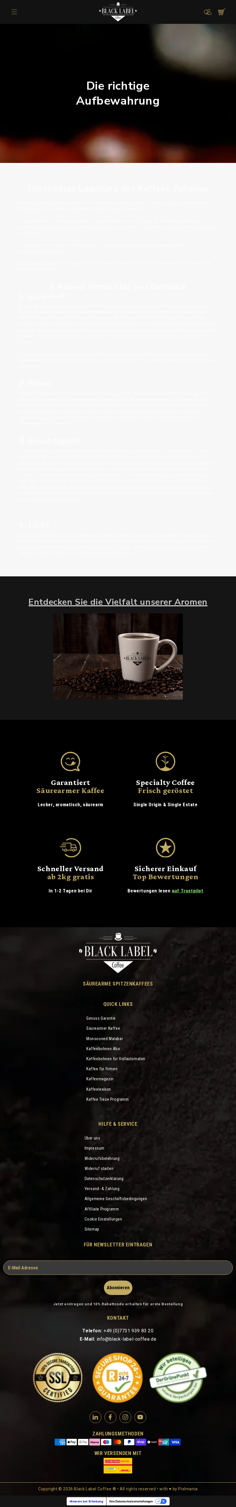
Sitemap (92, 1229)
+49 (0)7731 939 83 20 (129, 1330)
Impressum (94, 1148)
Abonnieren (118, 1287)
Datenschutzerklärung (104, 1178)
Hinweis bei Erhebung (86, 1501)
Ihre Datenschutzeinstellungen (131, 1501)
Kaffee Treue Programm (107, 1099)
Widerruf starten (99, 1168)
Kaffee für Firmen (101, 1069)
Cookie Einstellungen (103, 1219)
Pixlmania (187, 1489)
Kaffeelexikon (98, 1089)
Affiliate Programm (102, 1209)
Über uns (92, 1138)
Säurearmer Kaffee (103, 1028)
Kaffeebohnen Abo (103, 1048)
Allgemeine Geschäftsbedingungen (116, 1198)
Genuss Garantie (101, 1018)
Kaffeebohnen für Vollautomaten (115, 1058)
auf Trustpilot (187, 891)
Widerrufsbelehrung (102, 1158)
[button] (206, 12)
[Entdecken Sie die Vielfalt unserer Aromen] (118, 656)
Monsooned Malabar (104, 1038)
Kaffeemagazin (100, 1079)
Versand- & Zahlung (102, 1188)
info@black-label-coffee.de (127, 1339)
